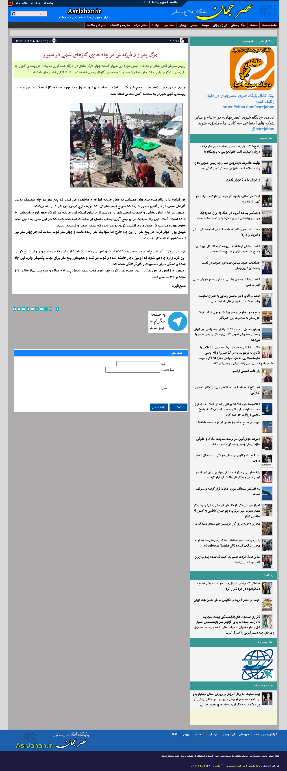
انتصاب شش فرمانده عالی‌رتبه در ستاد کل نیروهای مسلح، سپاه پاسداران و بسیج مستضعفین (228, 249)
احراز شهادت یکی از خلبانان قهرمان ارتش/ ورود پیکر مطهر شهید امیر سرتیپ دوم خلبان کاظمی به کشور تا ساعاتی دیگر (227, 511)
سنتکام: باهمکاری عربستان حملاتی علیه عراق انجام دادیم (228, 458)
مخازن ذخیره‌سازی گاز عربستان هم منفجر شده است (227, 524)
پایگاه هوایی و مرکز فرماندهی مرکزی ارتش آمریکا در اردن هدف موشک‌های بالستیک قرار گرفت (228, 475)
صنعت (254, 25)
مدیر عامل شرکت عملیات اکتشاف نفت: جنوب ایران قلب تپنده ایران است (227, 559)
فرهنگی (213, 734)
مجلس (194, 25)
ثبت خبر (169, 25)
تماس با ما (21, 3)
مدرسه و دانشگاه (120, 25)
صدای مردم (141, 25)
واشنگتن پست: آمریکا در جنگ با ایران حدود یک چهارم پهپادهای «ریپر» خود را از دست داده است (228, 215)
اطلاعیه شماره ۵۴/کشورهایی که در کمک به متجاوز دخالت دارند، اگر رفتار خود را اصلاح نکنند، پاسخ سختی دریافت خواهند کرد (227, 410)
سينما (205, 25)
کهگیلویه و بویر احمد (265, 734)
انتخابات (199, 734)
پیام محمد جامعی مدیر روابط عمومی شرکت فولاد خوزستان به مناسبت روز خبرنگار (229, 315)
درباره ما (36, 3)
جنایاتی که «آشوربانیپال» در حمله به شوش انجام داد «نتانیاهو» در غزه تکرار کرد (227, 586)
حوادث (156, 25)
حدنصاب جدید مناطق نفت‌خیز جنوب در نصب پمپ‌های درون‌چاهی (231, 265)
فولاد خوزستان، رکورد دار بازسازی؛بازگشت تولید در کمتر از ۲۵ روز (228, 199)
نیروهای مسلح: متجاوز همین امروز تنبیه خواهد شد (228, 422)
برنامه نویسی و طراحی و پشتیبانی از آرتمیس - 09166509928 (226, 766)
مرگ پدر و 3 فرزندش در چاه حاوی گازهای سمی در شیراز (100, 55)
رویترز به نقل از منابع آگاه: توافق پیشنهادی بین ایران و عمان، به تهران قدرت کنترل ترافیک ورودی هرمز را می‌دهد (227, 335)
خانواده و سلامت (96, 25)
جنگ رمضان (238, 25)
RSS (174, 734)
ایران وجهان (228, 734)
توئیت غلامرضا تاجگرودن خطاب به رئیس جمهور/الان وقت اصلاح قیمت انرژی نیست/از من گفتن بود (227, 165)
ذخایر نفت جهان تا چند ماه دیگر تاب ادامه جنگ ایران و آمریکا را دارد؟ (226, 232)
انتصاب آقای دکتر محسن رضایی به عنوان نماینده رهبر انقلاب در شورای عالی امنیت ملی (229, 298)
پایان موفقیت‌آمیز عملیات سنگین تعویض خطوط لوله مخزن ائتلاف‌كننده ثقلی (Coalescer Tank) (227, 543)
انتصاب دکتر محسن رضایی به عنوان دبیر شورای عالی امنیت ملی (226, 282)
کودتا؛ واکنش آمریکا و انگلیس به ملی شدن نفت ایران (227, 600)
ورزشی (182, 25)
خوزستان (244, 734)
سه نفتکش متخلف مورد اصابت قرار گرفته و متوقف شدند (228, 491)
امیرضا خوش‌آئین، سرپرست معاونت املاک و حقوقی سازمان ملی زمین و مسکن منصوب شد (228, 441)
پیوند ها (48, 3)
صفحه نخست (269, 25)
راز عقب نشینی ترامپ (246, 371)
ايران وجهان (220, 25)
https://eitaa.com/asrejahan (248, 107)
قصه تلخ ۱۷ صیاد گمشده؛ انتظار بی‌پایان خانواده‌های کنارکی (227, 390)
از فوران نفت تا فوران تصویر (242, 180)
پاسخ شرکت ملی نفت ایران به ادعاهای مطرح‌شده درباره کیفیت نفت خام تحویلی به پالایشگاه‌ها (230, 149)
